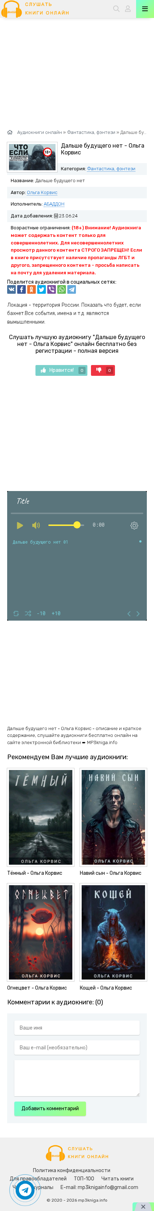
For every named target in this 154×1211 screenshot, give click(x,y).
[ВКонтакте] (11, 289)
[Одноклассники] (31, 289)
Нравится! (66, 370)
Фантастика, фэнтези (111, 168)
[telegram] (71, 289)
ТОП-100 (84, 1179)
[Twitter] (41, 289)
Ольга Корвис (42, 192)
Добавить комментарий (50, 1109)
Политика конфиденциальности (71, 1170)
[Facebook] (21, 289)
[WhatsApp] (61, 289)
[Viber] (51, 289)
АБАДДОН (54, 204)
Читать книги (117, 1179)
